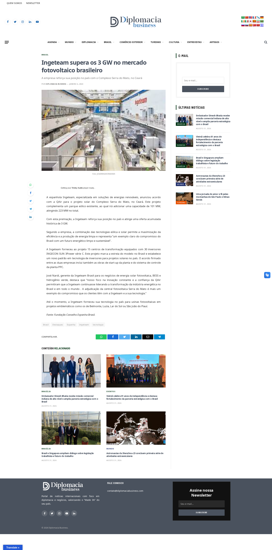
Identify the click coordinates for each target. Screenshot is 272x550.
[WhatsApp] (30, 185)
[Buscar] (265, 42)
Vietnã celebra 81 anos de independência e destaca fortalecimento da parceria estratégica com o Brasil (132, 397)
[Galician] (258, 17)
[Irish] (243, 21)
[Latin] (254, 21)
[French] (254, 17)
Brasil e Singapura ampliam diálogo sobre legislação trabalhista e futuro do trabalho (68, 455)
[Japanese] (250, 21)
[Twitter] (30, 201)
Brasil (108, 42)
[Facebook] (30, 193)
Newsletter (33, 3)
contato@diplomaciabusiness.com (125, 490)
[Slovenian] (247, 25)
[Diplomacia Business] (136, 21)
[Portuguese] (262, 21)
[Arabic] (243, 17)
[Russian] (243, 25)
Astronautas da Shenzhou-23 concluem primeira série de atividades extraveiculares (134, 455)
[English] (250, 17)
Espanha (71, 324)
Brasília (46, 391)
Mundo (69, 42)
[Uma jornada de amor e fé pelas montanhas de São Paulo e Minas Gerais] (184, 198)
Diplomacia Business (56, 84)
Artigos (214, 42)
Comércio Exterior (131, 42)
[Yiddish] (262, 25)
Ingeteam (84, 324)
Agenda (52, 42)
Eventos (110, 391)
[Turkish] (254, 25)
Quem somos (14, 3)
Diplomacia (89, 42)
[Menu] (7, 42)
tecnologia (98, 324)
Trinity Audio (77, 188)
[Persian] (258, 21)
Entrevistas (194, 42)
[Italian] (247, 21)
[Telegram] (30, 209)
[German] (262, 17)
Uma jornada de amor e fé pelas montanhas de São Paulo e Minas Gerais (212, 197)
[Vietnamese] (258, 25)
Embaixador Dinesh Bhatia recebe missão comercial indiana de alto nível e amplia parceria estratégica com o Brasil (70, 399)
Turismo (156, 42)
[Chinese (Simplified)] (247, 17)
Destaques (57, 324)
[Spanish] (250, 25)
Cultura (174, 42)
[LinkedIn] (30, 217)
